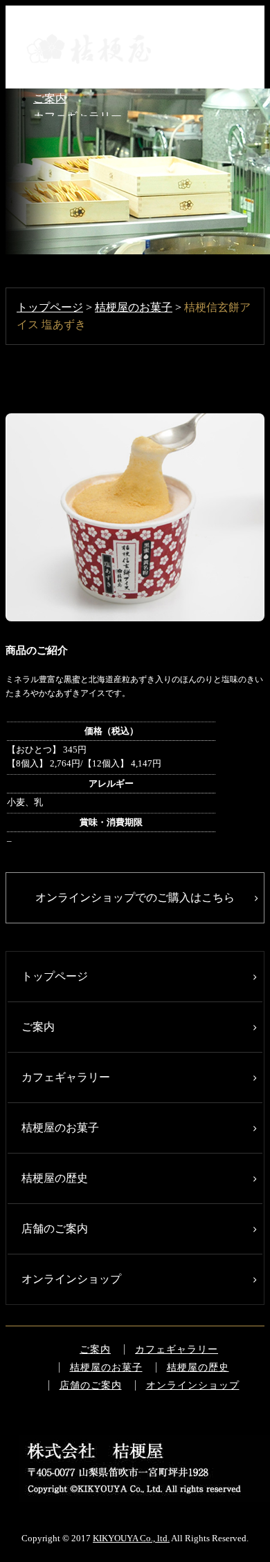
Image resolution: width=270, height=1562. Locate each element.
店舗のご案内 (54, 1228)
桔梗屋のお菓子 (133, 307)
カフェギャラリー (65, 1077)
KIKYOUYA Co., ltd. (131, 1538)
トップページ (50, 307)
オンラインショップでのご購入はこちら (135, 897)
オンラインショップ (71, 1279)
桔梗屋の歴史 (54, 1178)
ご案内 (49, 98)
